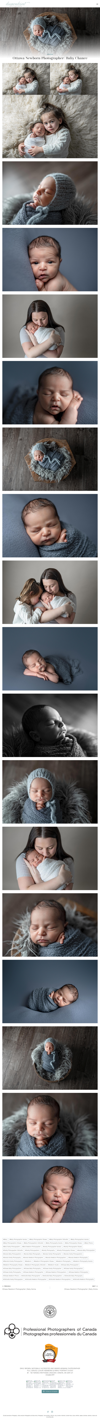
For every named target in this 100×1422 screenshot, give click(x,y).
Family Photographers (32, 1250)
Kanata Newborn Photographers (56, 1257)
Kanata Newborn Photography (78, 1257)
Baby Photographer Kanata (18, 1239)
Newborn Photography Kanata (82, 1261)
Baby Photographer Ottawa (38, 1239)
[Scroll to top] (98, 997)
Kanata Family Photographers (73, 1254)
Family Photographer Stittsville (13, 1250)
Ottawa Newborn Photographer (33, 1272)
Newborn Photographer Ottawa (44, 1261)
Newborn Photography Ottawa (13, 1265)
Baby (5, 1239)
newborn (50, 54)
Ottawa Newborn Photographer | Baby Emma (81, 1288)
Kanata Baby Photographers (12, 1254)
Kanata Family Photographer (52, 1254)
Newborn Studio (53, 1265)
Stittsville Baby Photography (73, 1276)
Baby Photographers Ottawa (12, 1243)
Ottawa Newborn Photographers (56, 1272)
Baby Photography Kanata (54, 1243)
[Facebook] (48, 1412)
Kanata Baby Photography (32, 1254)
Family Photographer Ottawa (73, 1246)
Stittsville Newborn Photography (83, 1279)
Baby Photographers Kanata (80, 1239)
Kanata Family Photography (12, 1257)
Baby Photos (88, 1243)
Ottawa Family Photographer (52, 1268)
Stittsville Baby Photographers (52, 1276)
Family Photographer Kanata (52, 1246)
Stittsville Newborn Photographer (35, 1279)
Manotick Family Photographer (13, 1261)
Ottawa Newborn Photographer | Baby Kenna (19, 1288)
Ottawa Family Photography (12, 1272)
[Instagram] (52, 1412)
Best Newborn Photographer (31, 1246)
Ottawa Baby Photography (32, 1268)
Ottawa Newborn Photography (78, 1272)
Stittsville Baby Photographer (30, 1276)
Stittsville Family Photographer (13, 1279)
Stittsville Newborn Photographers (60, 1279)
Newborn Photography (63, 1261)
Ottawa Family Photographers (73, 1268)
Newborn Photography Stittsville (35, 1265)
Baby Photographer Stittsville (58, 1239)
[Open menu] (97, 4)
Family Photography (48, 1250)
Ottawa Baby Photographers (12, 1268)
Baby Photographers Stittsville (33, 1243)
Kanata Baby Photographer (86, 1250)
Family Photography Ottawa (66, 1250)
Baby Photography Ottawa (73, 1243)
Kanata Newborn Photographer (33, 1257)
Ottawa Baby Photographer (70, 1265)
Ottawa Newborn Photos (11, 1276)
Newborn (28, 1261)
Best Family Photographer (11, 1246)
